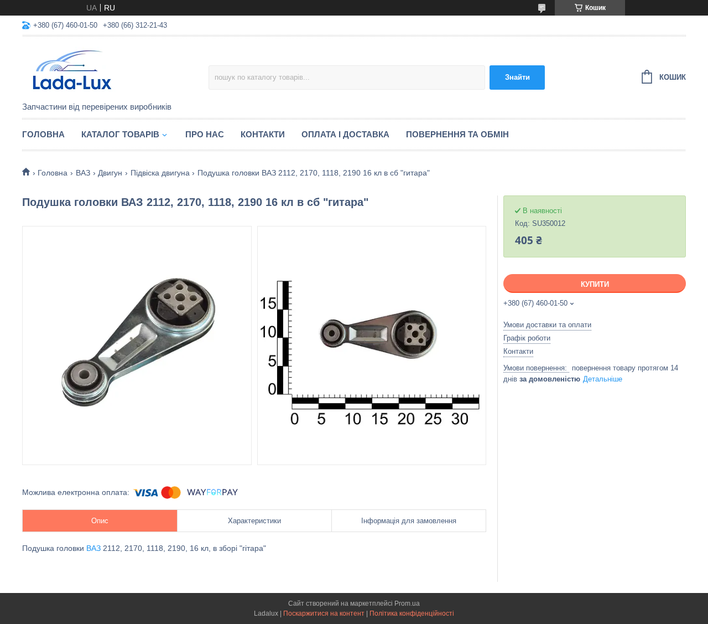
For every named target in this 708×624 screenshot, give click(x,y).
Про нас (204, 134)
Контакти (263, 134)
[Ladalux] (115, 69)
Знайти (517, 77)
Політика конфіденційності (411, 613)
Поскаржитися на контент (324, 613)
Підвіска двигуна (160, 172)
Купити (595, 284)
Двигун (110, 172)
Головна (43, 134)
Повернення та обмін (457, 134)
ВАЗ (83, 172)
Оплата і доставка (345, 134)
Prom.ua (407, 603)
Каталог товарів (120, 134)
